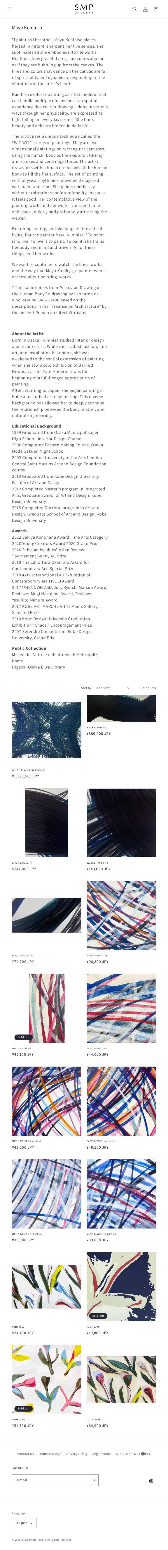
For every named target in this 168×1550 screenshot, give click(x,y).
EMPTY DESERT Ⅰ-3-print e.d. (27, 1141)
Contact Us (25, 1453)
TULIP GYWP (18, 1419)
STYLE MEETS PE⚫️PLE (133, 1453)
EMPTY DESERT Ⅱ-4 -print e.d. (27, 1233)
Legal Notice (102, 1453)
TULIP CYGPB (93, 1419)
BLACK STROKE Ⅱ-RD (97, 862)
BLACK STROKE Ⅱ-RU (22, 955)
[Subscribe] (93, 1480)
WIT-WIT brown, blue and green (28, 769)
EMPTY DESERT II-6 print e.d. (102, 1233)
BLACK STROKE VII (96, 727)
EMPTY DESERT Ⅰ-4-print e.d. (101, 1141)
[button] (10, 9)
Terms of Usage (49, 1453)
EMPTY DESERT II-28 (97, 955)
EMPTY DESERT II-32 (97, 1048)
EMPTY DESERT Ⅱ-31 (22, 1048)
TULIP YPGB (18, 1326)
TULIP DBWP (93, 1326)
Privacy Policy (77, 1453)
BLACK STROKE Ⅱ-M (22, 862)
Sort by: (86, 688)
